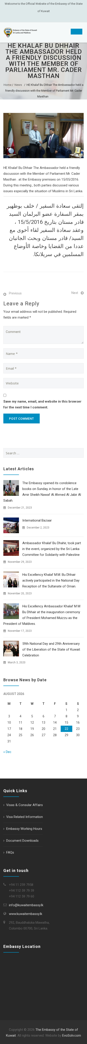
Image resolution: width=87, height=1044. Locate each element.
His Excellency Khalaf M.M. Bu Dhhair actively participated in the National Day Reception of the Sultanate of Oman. (50, 580)
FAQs (10, 852)
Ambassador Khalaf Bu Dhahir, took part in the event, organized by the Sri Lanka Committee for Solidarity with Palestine (51, 549)
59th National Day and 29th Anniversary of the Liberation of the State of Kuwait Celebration (51, 649)
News (18, 84)
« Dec (7, 752)
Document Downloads (22, 841)
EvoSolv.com (71, 1035)
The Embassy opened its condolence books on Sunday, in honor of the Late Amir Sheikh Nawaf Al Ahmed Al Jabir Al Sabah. (42, 492)
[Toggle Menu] (76, 32)
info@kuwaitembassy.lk (26, 905)
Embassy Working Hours (24, 829)
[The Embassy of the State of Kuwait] (20, 32)
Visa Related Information (24, 817)
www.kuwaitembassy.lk (25, 914)
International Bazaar (37, 520)
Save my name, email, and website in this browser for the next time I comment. (42, 404)
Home (7, 84)
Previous (15, 293)
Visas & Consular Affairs (24, 805)
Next (74, 293)
